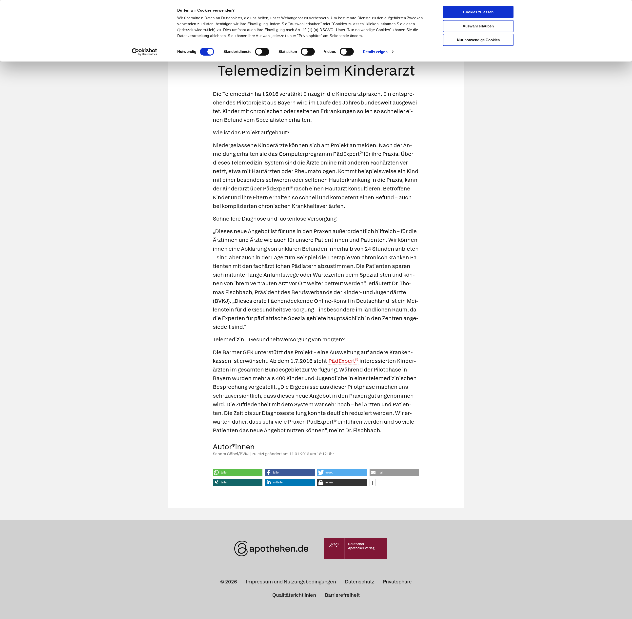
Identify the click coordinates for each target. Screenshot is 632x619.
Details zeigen (375, 52)
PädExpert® (343, 361)
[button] (238, 472)
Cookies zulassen (478, 12)
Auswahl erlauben (478, 26)
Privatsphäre (397, 581)
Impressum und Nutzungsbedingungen (291, 581)
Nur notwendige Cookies (478, 40)
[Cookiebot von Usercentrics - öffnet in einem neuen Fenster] (144, 52)
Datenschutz (359, 581)
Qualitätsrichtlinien (294, 595)
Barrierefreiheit (342, 595)
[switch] (262, 52)
